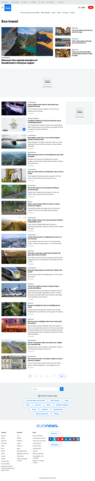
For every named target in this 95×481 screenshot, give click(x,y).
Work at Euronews (38, 453)
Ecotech (30, 303)
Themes (3, 432)
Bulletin (19, 438)
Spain (54, 12)
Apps (18, 448)
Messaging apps (22, 451)
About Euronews (38, 435)
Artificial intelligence (62, 405)
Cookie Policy (37, 443)
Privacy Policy (37, 446)
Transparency (37, 448)
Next (61, 376)
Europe (3, 435)
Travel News (32, 102)
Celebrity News (58, 409)
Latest (19, 443)
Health (72, 12)
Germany (66, 12)
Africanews (20, 456)
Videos (3, 458)
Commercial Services (39, 438)
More (34, 432)
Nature (30, 201)
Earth (2, 446)
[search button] (57, 2)
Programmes (5, 461)
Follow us (19, 446)
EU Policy (4, 443)
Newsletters (55, 444)
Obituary (56, 414)
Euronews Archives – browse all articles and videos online (8, 468)
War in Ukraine (45, 12)
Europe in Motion (33, 118)
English (5, 2)
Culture (3, 456)
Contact (35, 451)
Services (19, 432)
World (3, 438)
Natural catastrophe (42, 414)
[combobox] (67, 2)
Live (90, 7)
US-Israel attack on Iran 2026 (30, 12)
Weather (19, 441)
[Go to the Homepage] (7, 7)
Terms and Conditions (39, 441)
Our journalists (5, 463)
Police (59, 12)
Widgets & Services (23, 453)
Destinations (5, 57)
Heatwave (45, 409)
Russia (34, 409)
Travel (3, 453)
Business (31, 284)
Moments (75, 28)
